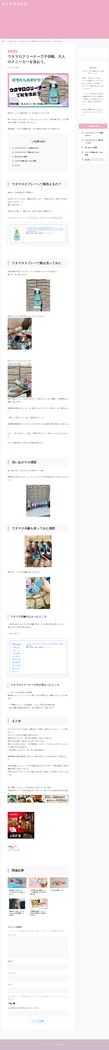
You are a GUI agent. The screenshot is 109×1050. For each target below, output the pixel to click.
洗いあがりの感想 (21, 156)
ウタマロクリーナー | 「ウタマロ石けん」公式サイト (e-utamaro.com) (35, 217)
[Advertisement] (54, 24)
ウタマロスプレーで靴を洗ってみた (27, 152)
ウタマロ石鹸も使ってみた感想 (25, 161)
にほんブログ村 (14, 850)
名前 (10, 961)
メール (11, 973)
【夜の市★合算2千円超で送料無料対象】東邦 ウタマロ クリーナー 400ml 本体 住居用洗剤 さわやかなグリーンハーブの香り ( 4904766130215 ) (45, 229)
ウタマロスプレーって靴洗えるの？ (27, 148)
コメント (12, 935)
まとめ (17, 165)
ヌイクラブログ (14, 4)
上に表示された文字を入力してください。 (24, 1008)
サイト (10, 985)
